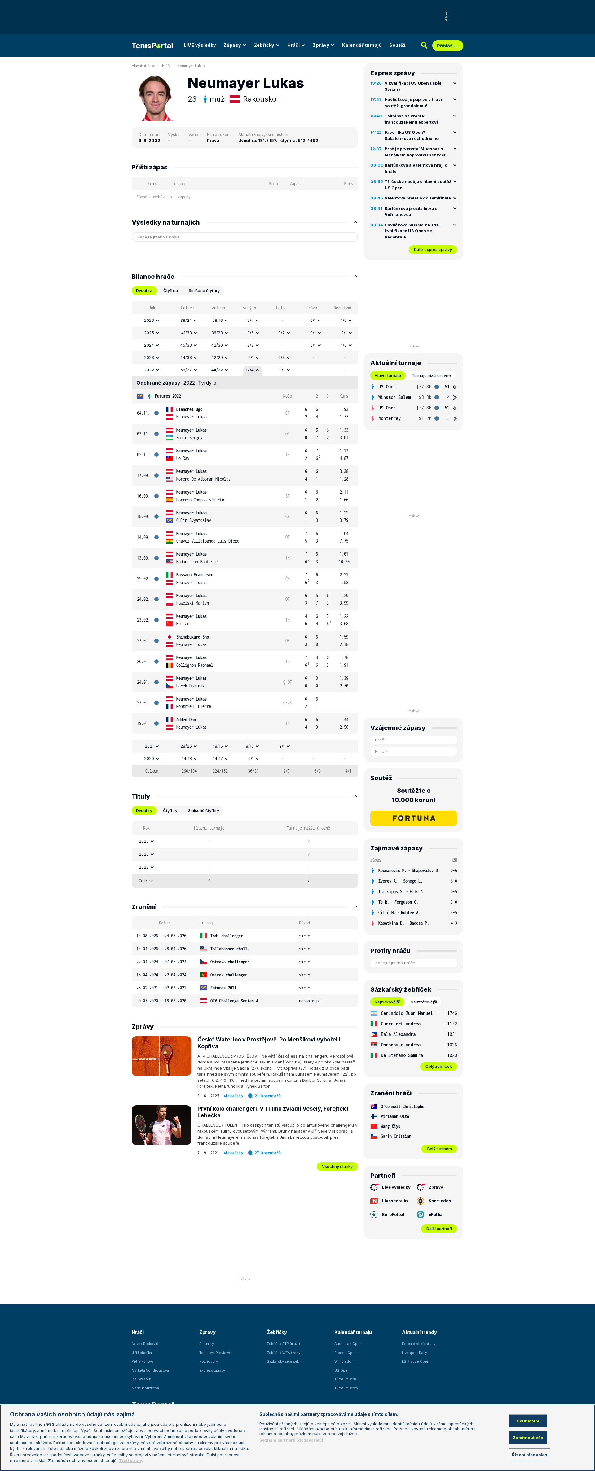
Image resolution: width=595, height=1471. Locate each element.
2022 (149, 369)
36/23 (217, 332)
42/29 (217, 357)
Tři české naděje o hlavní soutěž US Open (418, 184)
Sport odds (440, 1200)
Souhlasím (528, 1420)
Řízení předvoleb (529, 1454)
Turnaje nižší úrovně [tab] (431, 375)
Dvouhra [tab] (144, 290)
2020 (149, 758)
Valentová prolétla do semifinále (418, 197)
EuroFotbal (393, 1214)
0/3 (281, 357)
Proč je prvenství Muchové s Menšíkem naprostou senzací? (416, 151)
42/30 (217, 345)
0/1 (313, 320)
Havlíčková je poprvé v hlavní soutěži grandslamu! (415, 102)
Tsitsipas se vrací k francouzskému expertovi (411, 118)
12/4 (250, 369)
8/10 (250, 746)
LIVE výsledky (200, 45)
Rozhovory (208, 1361)
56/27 (186, 369)
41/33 (186, 332)
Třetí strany (131, 1460)
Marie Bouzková (145, 1388)
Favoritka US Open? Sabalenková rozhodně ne (412, 135)
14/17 (218, 758)
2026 (149, 320)
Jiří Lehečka (142, 1353)
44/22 (217, 369)
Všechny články (337, 1166)
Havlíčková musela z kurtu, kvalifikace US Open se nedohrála (413, 230)
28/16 (217, 320)
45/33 (186, 345)
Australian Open (348, 1344)
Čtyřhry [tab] (170, 810)
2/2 (250, 345)
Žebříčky (264, 45)
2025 (149, 332)
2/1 (344, 332)
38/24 (186, 320)
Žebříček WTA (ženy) (284, 1353)
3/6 (250, 332)
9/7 (250, 320)
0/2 (281, 332)
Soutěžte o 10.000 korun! (414, 795)
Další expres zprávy (433, 249)
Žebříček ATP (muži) (283, 1344)
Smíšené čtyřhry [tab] (204, 290)
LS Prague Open (415, 1361)
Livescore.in (395, 1200)
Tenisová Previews (215, 1353)
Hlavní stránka (143, 65)
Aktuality (233, 1095)
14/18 (187, 758)
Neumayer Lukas (191, 65)
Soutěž (397, 45)
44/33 (186, 357)
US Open (342, 1370)
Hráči (293, 45)
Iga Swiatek (141, 1379)
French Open (345, 1353)
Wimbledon (344, 1361)
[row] (245, 320)
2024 (149, 345)
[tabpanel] (245, 539)
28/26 (186, 746)
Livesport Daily (414, 1353)
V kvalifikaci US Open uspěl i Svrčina (414, 86)
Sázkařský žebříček (283, 1361)
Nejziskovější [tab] (387, 1001)
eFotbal (436, 1214)
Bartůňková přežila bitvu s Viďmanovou (411, 211)
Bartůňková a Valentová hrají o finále (416, 168)
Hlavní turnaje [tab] (388, 375)
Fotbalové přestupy (418, 1344)
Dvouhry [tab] (144, 810)
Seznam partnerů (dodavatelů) (291, 1440)
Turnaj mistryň (346, 1388)
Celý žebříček (438, 1066)
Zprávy (321, 45)
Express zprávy (212, 1370)
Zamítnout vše (528, 1437)
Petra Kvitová (143, 1361)
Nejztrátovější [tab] (424, 1001)
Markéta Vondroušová (150, 1370)
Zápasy (232, 45)
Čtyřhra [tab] (170, 290)
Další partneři (439, 1228)
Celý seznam (439, 1148)
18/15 (218, 746)
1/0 (344, 320)
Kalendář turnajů (362, 45)
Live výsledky (396, 1187)
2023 (149, 357)
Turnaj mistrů (345, 1379)
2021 (149, 746)
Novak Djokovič (145, 1344)
